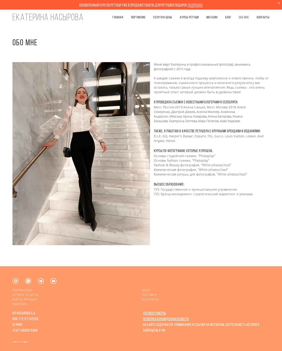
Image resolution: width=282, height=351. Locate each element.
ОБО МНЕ (244, 17)
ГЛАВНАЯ (117, 17)
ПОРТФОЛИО (138, 17)
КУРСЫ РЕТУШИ (189, 17)
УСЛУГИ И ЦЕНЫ (162, 17)
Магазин (212, 17)
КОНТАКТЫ (263, 17)
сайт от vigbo (20, 342)
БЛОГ (228, 17)
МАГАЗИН (20, 304)
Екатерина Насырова (47, 17)
